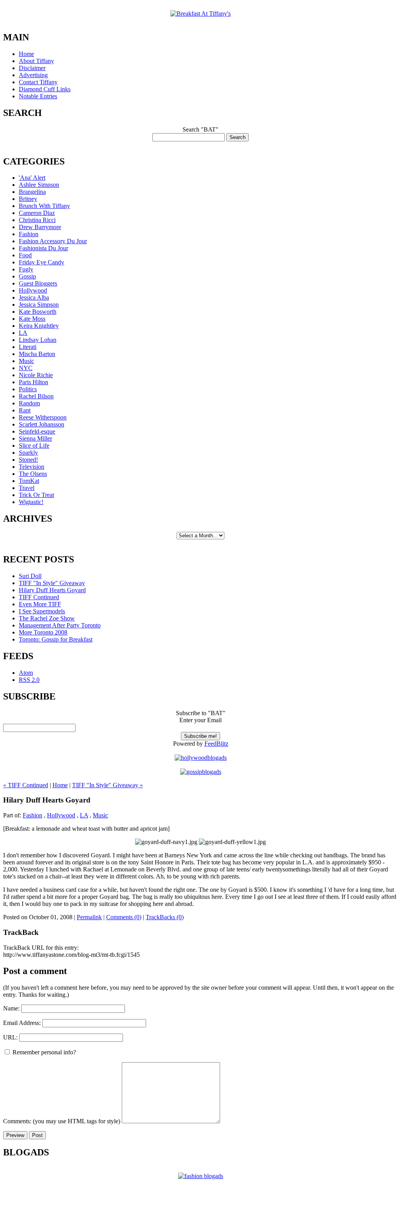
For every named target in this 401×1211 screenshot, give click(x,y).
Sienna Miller (35, 438)
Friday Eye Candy (41, 262)
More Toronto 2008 (43, 632)
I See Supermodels (42, 611)
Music (26, 361)
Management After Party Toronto (60, 625)
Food (25, 255)
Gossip (27, 276)
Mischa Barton (37, 354)
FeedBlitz (216, 743)
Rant (25, 410)
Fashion (28, 234)
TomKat (29, 480)
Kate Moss (32, 318)
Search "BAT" (200, 129)
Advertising (33, 75)
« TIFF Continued (25, 785)
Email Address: (22, 1022)
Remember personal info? (43, 1052)
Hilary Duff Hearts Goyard (52, 590)
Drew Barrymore (40, 227)
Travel (26, 487)
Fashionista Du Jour (43, 248)
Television (31, 466)
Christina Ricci (37, 220)
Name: (11, 1008)
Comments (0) (123, 917)
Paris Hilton (33, 382)
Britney (28, 198)
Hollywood (33, 290)
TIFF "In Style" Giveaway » (107, 785)
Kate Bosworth (37, 311)
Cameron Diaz (37, 213)
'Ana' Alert (32, 177)
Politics (28, 389)
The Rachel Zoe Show (47, 618)
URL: (10, 1037)
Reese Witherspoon (43, 417)
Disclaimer (32, 68)
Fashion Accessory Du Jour (53, 241)
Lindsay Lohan (37, 339)
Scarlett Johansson (41, 424)
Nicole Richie (36, 375)
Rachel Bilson (36, 396)
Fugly (26, 269)
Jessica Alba (34, 297)
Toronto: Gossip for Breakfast (55, 639)
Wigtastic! (31, 502)
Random (29, 403)
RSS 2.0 (29, 679)
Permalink (89, 917)
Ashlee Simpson (39, 184)
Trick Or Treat (36, 495)
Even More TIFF (40, 604)
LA (23, 332)
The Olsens (33, 473)
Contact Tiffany (38, 82)
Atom (26, 672)
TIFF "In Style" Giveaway (52, 583)
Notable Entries (38, 96)
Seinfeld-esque (37, 431)
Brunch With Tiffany (44, 205)
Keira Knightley (39, 325)
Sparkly (28, 452)
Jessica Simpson (39, 304)
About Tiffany (36, 61)
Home (26, 54)
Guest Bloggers (38, 283)
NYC (26, 368)
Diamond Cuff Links (44, 89)
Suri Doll (30, 576)
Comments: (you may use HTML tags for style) (61, 1121)
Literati (27, 346)
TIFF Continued (39, 597)
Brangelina (32, 191)
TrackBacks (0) (165, 917)
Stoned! (28, 459)
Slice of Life (34, 445)
